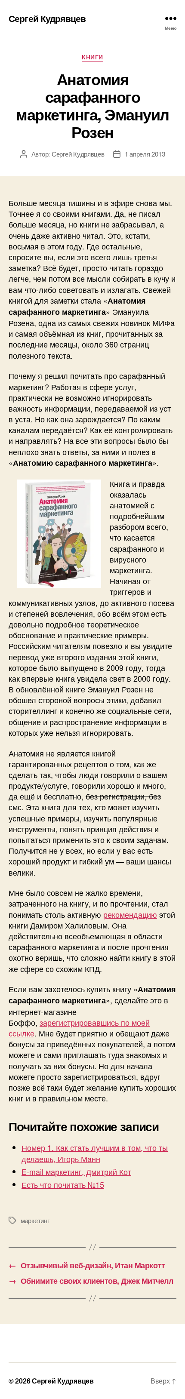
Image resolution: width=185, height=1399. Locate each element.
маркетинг (35, 1220)
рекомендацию (130, 914)
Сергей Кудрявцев (47, 18)
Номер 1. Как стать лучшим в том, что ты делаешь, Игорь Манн (95, 1153)
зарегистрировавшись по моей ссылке (79, 1028)
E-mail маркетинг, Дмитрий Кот (76, 1171)
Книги (92, 57)
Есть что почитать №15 (63, 1184)
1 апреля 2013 (145, 153)
